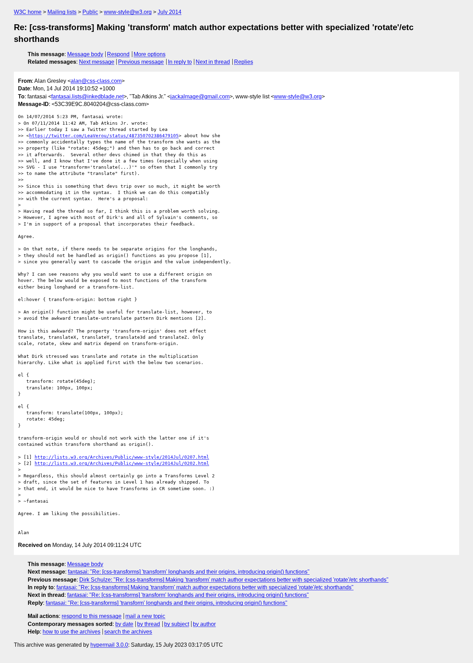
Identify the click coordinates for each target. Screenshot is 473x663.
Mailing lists (62, 12)
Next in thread (213, 62)
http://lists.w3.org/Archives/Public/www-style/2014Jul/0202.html (122, 463)
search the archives (128, 632)
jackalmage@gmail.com (200, 96)
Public (90, 12)
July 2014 (169, 12)
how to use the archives (71, 632)
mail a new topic (145, 616)
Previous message (141, 62)
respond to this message (92, 616)
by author (204, 624)
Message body (85, 54)
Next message (96, 62)
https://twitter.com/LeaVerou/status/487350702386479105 (104, 135)
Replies (243, 62)
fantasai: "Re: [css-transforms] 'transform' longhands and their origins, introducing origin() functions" (189, 572)
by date (124, 624)
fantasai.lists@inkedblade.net (87, 96)
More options (150, 54)
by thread (148, 624)
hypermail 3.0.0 (109, 645)
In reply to (180, 62)
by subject (176, 624)
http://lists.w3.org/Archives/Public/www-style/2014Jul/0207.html (122, 457)
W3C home (28, 12)
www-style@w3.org (128, 12)
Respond (118, 54)
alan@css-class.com (96, 81)
